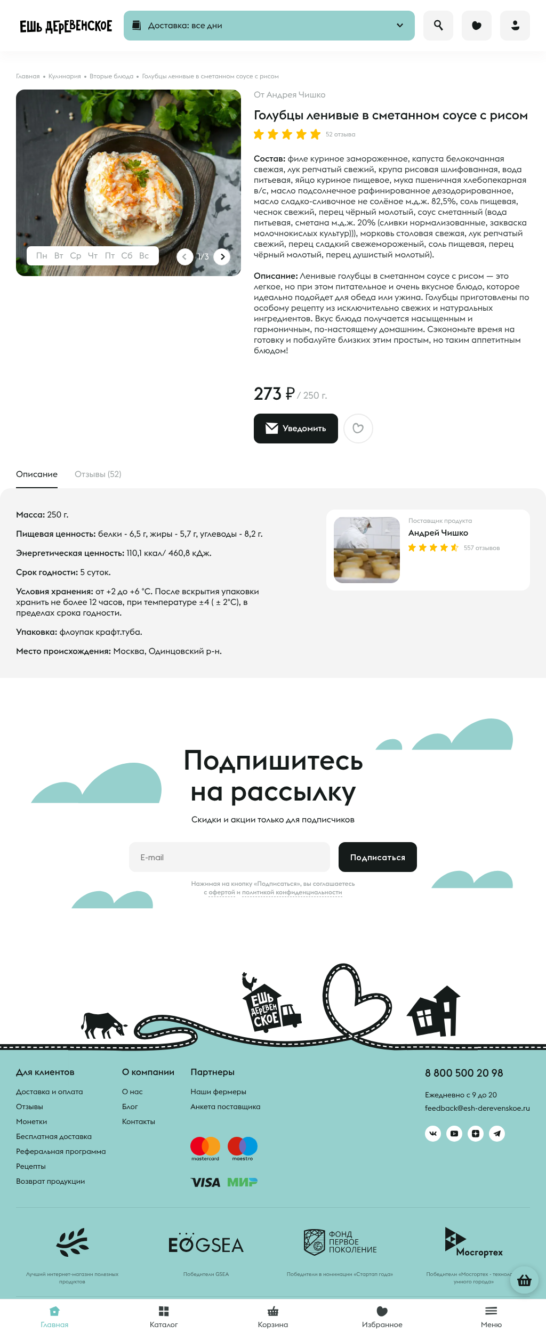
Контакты (139, 1121)
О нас (132, 1091)
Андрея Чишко (296, 95)
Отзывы (29, 1106)
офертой (221, 892)
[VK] (433, 1134)
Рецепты (31, 1166)
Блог (130, 1106)
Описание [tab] (37, 474)
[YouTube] (454, 1134)
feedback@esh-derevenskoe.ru (477, 1108)
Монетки (31, 1121)
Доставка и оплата (49, 1091)
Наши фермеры (218, 1091)
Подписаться (377, 857)
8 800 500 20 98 (464, 1073)
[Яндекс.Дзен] (476, 1134)
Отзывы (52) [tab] (98, 474)
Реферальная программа (61, 1151)
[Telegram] (497, 1134)
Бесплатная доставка (54, 1136)
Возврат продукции (50, 1181)
